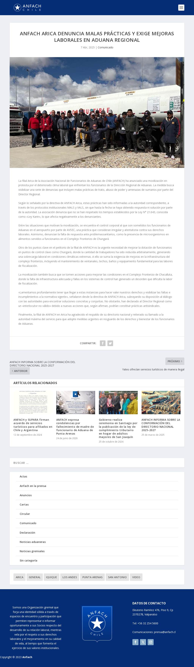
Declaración (27, 532)
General (35, 577)
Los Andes (70, 577)
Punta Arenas (92, 577)
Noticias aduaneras (33, 542)
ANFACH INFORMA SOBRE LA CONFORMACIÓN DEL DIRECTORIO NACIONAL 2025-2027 (161, 425)
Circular (25, 514)
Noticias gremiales (32, 551)
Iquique (51, 577)
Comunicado (105, 47)
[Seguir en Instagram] (151, 642)
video (136, 577)
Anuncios (26, 495)
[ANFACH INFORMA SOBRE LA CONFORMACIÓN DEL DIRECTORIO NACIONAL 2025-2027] (161, 402)
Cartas (24, 504)
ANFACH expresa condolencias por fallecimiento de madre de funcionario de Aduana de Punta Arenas (75, 426)
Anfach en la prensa (33, 486)
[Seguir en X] (143, 642)
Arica (19, 577)
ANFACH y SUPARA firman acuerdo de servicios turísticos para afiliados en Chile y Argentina (32, 425)
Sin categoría (28, 560)
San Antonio (117, 577)
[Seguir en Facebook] (135, 642)
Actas (23, 476)
